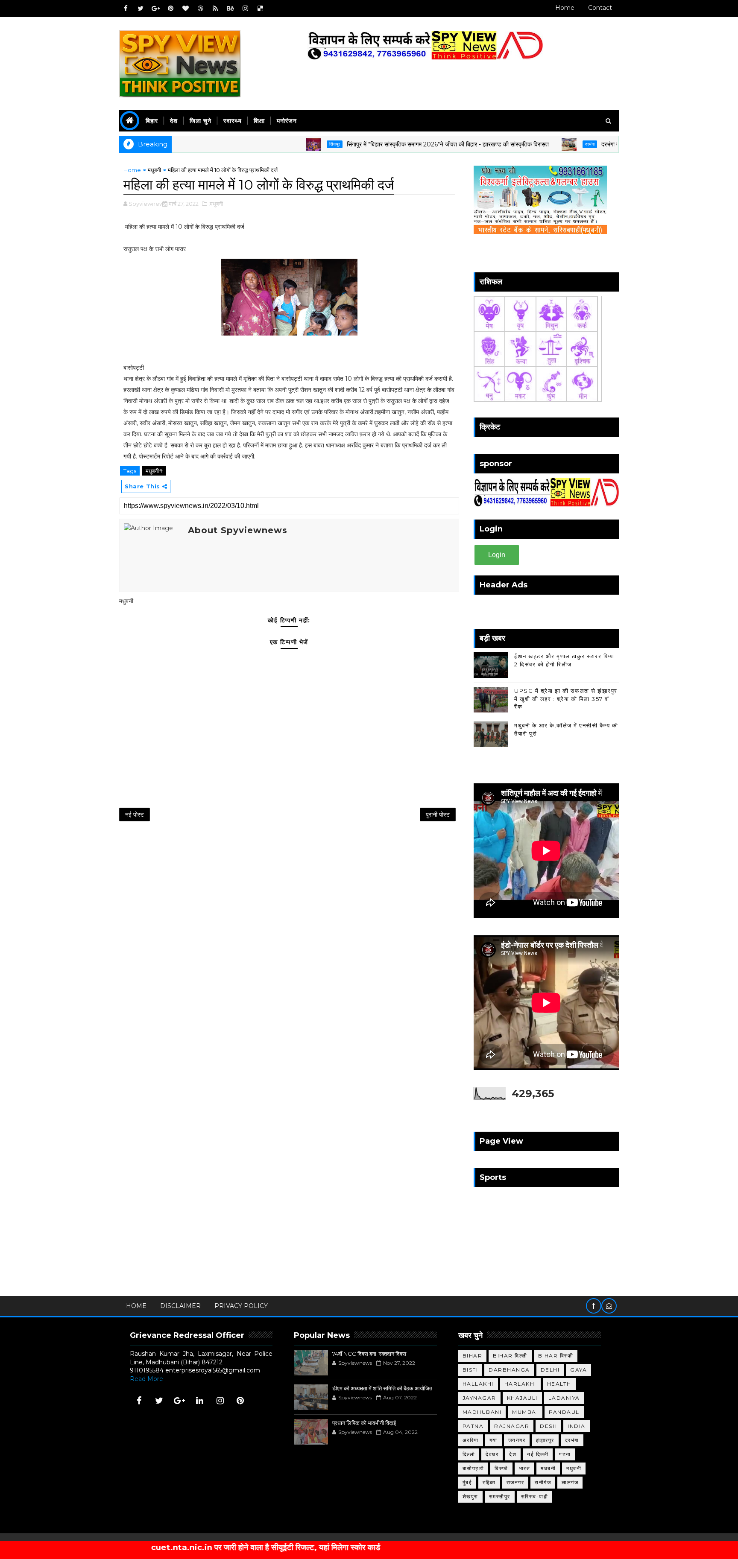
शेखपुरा (470, 1496)
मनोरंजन (287, 121)
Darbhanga (509, 1369)
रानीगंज (543, 1482)
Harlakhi (520, 1384)
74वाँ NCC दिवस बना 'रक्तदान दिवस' (369, 1353)
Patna (473, 1426)
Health (559, 1384)
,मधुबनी (215, 203)
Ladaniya (564, 1398)
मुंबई (467, 1482)
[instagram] (245, 8)
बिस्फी (501, 1468)
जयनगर (517, 1440)
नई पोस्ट (134, 814)
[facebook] (125, 8)
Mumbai (525, 1412)
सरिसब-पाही (534, 1496)
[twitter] (140, 8)
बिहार (152, 121)
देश (174, 121)
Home (564, 8)
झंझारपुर (545, 1440)
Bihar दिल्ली (510, 1355)
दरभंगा (546, 144)
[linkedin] (200, 1401)
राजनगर (515, 1482)
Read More (146, 1379)
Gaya (578, 1369)
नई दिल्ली (537, 1454)
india (577, 1426)
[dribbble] (200, 8)
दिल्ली (469, 1454)
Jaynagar (479, 1398)
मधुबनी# (154, 470)
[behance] (230, 8)
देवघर (492, 1454)
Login (496, 554)
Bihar (473, 1355)
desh (548, 1426)
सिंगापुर (290, 144)
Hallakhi (478, 1384)
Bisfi (470, 1369)
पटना (565, 1454)
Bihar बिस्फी (556, 1355)
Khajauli (522, 1398)
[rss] (215, 8)
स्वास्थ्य (232, 121)
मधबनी (548, 1468)
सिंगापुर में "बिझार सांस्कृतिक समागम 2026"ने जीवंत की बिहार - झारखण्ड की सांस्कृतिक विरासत (404, 144)
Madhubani (482, 1412)
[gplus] (155, 8)
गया (493, 1440)
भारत (524, 1468)
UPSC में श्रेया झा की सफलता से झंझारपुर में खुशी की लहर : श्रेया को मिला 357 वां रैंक (566, 698)
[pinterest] (170, 8)
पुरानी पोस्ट (438, 814)
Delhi (550, 1369)
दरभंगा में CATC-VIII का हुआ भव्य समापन (603, 144)
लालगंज (570, 1482)
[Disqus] (289, 940)
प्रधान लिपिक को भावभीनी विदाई (364, 1422)
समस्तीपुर (499, 1496)
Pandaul (564, 1412)
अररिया (471, 1440)
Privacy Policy (241, 1306)
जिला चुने (200, 121)
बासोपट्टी (473, 1468)
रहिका (489, 1482)
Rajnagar (511, 1426)
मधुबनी (154, 169)
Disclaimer (180, 1306)
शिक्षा (259, 121)
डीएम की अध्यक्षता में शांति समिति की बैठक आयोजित (382, 1388)
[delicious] (260, 8)
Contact (600, 8)
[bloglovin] (185, 8)
